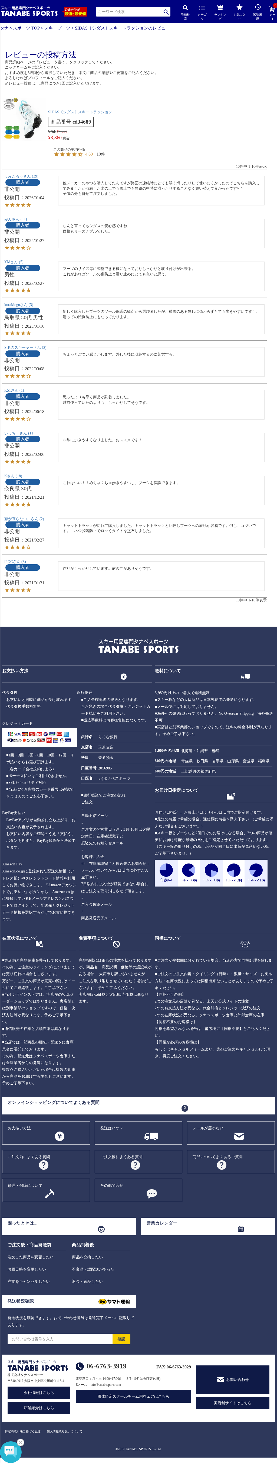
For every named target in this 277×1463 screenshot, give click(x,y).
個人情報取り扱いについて (65, 1431)
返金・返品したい (87, 1282)
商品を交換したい (87, 1257)
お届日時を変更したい (27, 1269)
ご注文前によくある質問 (29, 1157)
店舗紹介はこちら (39, 1408)
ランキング (220, 16)
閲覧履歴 (257, 16)
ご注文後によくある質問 (121, 1157)
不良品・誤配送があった (93, 1269)
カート (273, 13)
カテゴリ (202, 16)
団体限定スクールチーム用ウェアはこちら (133, 1396)
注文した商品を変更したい (31, 1257)
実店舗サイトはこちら (233, 1403)
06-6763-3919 (107, 1366)
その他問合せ (111, 1186)
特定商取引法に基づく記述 (23, 1431)
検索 (166, 12)
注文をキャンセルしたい (29, 1282)
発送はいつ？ (111, 1128)
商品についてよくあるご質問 (218, 1157)
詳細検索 (185, 16)
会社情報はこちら (39, 1393)
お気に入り (240, 16)
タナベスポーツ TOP (20, 28)
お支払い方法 (19, 1128)
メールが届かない (208, 1128)
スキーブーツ (57, 28)
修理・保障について (25, 1186)
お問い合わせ (237, 1380)
